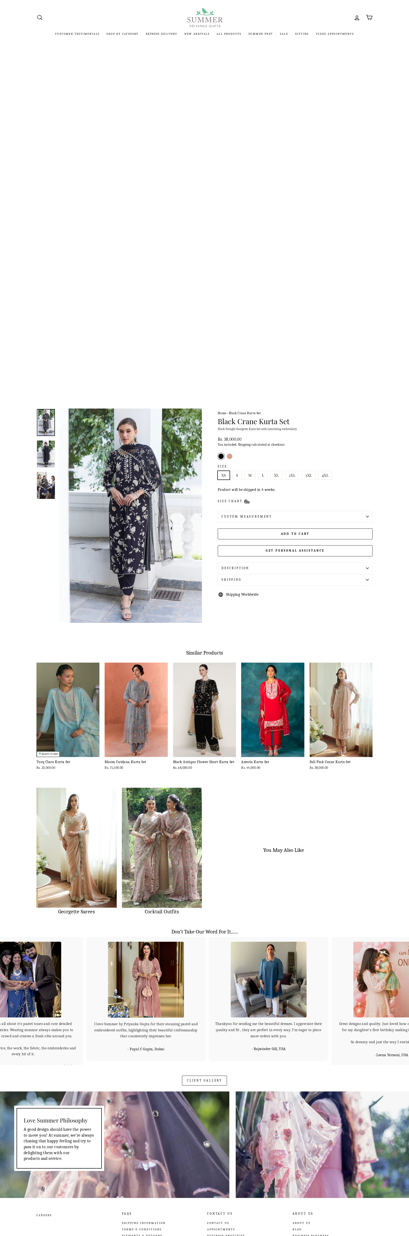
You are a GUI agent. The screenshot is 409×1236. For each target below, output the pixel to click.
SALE (284, 33)
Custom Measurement (247, 516)
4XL (325, 475)
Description (235, 568)
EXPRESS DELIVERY (161, 33)
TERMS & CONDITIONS (142, 1224)
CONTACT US (218, 1218)
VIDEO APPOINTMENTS (335, 33)
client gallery (204, 1075)
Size (222, 466)
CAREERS (44, 1210)
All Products (229, 33)
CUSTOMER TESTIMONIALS (77, 33)
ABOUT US (302, 1218)
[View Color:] (229, 456)
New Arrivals (196, 33)
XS (223, 475)
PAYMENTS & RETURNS (142, 1230)
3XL (308, 475)
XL (276, 475)
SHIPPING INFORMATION (144, 1218)
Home (222, 413)
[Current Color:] (221, 456)
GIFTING (302, 33)
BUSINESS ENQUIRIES (226, 1230)
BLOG (297, 1224)
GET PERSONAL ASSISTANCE (295, 550)
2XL (292, 475)
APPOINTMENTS (221, 1224)
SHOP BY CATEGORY (122, 33)
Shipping (244, 444)
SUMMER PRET (261, 33)
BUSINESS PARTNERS (311, 1230)
